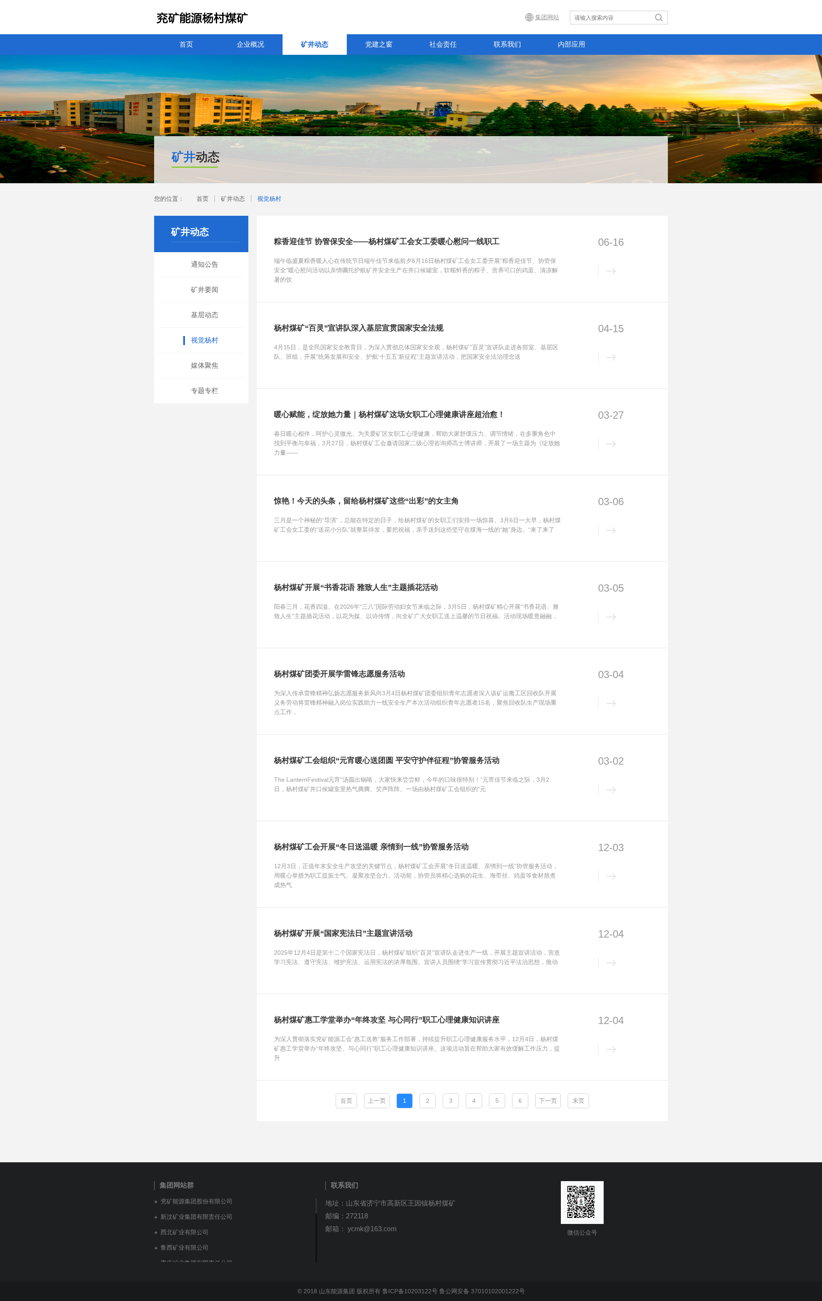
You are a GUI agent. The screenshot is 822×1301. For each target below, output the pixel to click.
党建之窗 (379, 44)
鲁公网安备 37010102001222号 (482, 1291)
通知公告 (204, 264)
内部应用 (571, 44)
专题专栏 (204, 390)
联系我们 (507, 44)
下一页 (548, 1100)
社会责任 (443, 44)
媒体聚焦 (204, 365)
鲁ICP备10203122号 (410, 1291)
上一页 (377, 1100)
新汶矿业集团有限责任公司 (196, 1216)
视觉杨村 (269, 198)
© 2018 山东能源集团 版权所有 (339, 1291)
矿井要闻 (204, 289)
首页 (186, 44)
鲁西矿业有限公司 (184, 1247)
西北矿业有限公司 (184, 1232)
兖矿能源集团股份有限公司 (196, 1201)
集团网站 (547, 17)
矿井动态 (314, 44)
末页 (578, 1100)
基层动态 (204, 315)
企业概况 (250, 44)
